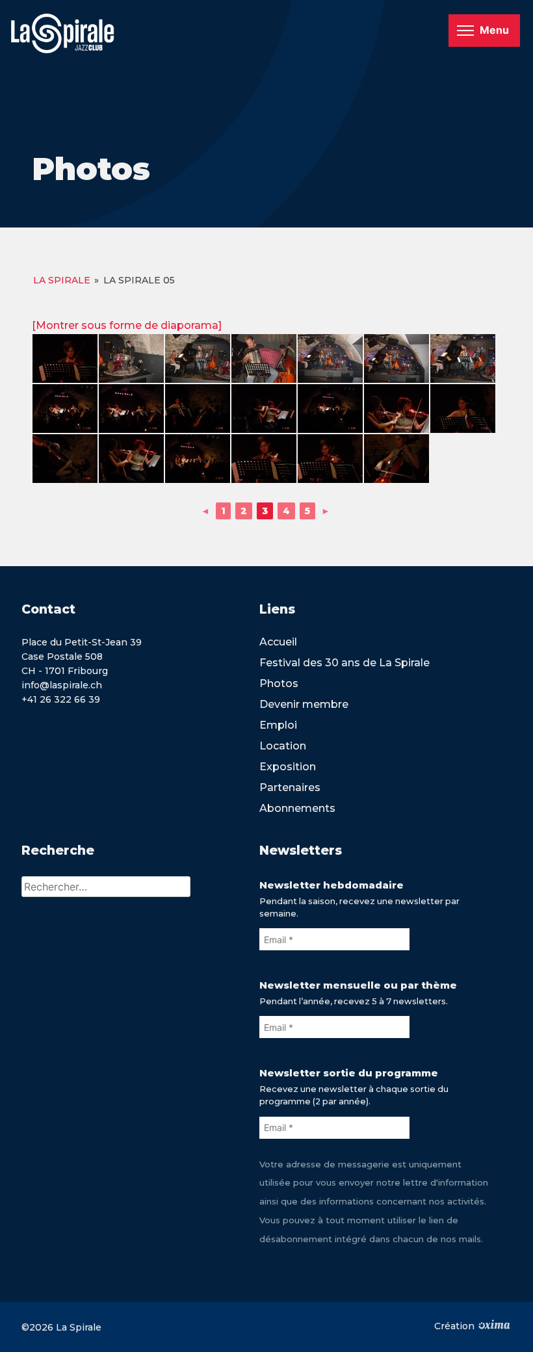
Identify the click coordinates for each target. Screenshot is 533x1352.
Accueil (278, 642)
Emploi (278, 725)
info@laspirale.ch (61, 685)
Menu (494, 29)
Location (282, 746)
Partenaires (289, 787)
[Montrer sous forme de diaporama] (127, 325)
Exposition (287, 766)
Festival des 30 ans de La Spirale (344, 662)
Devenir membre (303, 704)
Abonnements (297, 808)
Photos (278, 683)
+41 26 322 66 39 (60, 699)
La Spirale (61, 280)
